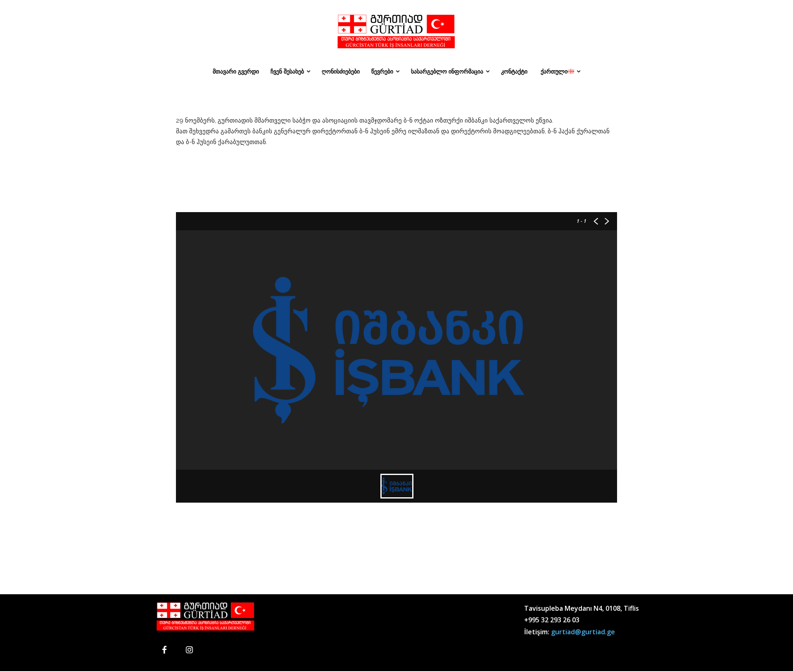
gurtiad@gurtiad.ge (583, 631)
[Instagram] (189, 650)
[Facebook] (164, 650)
